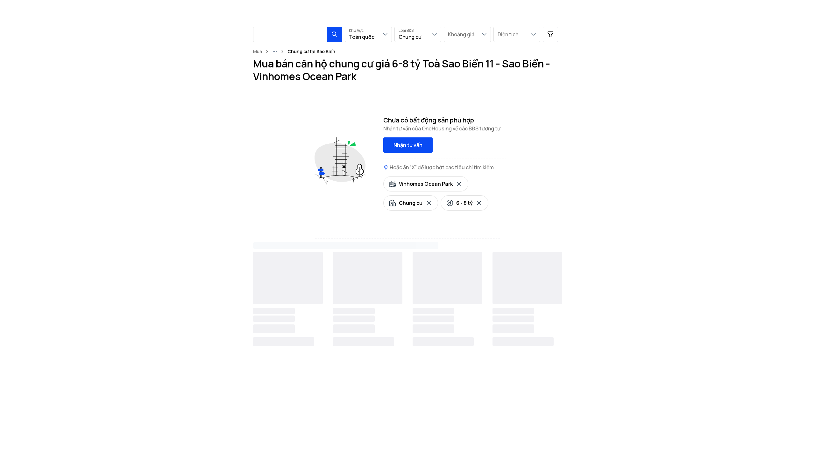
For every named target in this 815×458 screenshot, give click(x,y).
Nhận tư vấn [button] (407, 145)
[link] (311, 51)
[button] (334, 34)
